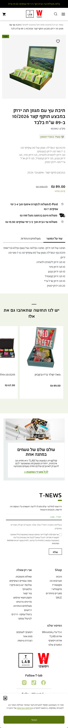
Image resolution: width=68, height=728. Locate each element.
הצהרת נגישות (25, 640)
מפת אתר (27, 636)
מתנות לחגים (29, 24)
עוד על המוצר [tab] (54, 238)
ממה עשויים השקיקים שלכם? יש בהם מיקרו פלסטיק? (20, 585)
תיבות (59, 576)
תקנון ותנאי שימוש (22, 597)
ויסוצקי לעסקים (24, 632)
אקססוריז (57, 585)
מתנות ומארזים (44, 24)
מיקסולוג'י (56, 589)
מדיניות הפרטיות (24, 708)
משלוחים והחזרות (22, 605)
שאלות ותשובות (24, 576)
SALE (59, 597)
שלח (55, 552)
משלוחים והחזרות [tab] (31, 238)
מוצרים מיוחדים (54, 593)
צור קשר (27, 593)
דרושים (28, 610)
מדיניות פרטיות (24, 601)
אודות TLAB (55, 636)
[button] (5, 698)
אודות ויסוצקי (55, 640)
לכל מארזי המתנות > (36, 472)
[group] (36, 449)
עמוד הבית (58, 24)
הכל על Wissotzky (52, 632)
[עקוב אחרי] (43, 682)
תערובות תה (56, 580)
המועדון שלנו (55, 644)
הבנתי (34, 719)
